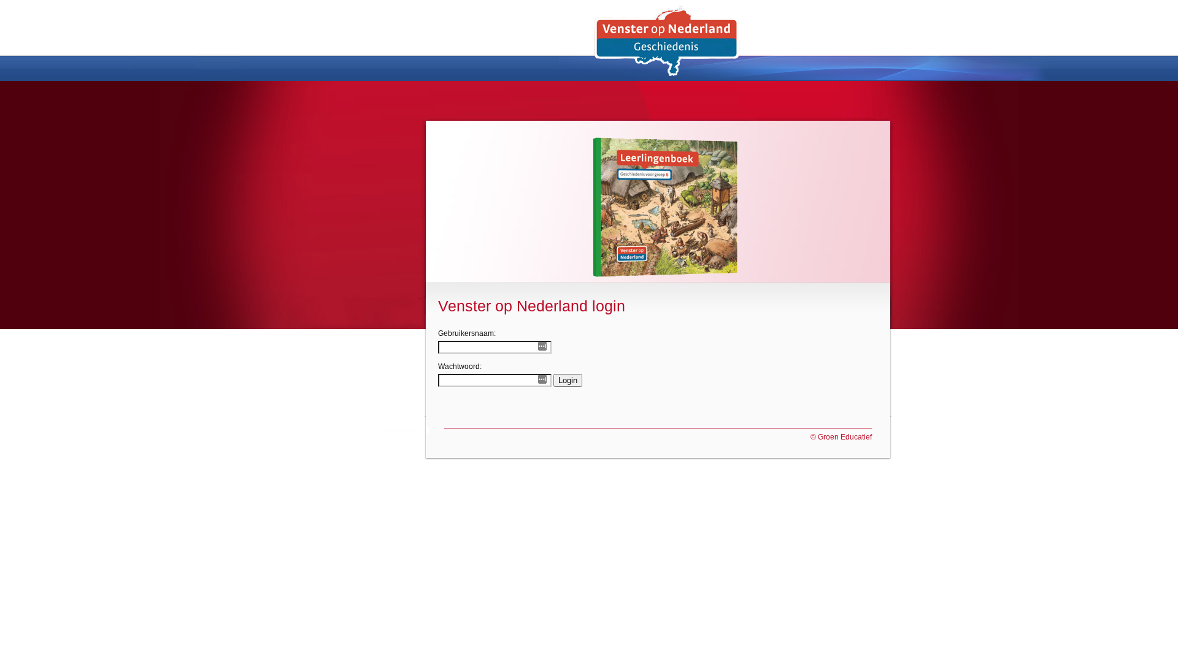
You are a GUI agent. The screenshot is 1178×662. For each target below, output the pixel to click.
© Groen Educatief (841, 437)
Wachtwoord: (460, 366)
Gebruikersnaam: (467, 333)
